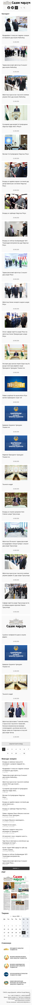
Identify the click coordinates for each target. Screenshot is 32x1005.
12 (12, 929)
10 (16, 753)
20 (16, 932)
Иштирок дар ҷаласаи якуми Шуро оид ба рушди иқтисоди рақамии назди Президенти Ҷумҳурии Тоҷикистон (16, 366)
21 (20, 932)
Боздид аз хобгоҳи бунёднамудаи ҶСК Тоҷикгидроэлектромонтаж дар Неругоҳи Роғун (15, 243)
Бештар (15, 868)
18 (8, 932)
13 (16, 929)
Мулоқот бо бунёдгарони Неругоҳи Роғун (15, 154)
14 (20, 929)
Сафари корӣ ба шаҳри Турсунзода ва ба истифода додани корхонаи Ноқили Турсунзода (15, 605)
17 (4, 932)
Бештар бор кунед (16, 744)
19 (12, 932)
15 (23, 929)
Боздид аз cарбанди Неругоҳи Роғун (14, 213)
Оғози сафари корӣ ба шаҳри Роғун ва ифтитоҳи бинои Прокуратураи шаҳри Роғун (14, 334)
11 (8, 929)
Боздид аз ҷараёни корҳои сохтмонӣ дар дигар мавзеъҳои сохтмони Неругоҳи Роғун (15, 184)
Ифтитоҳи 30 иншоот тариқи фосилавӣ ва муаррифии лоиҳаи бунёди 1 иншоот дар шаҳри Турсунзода (15, 544)
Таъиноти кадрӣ (7, 484)
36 (24, 753)
